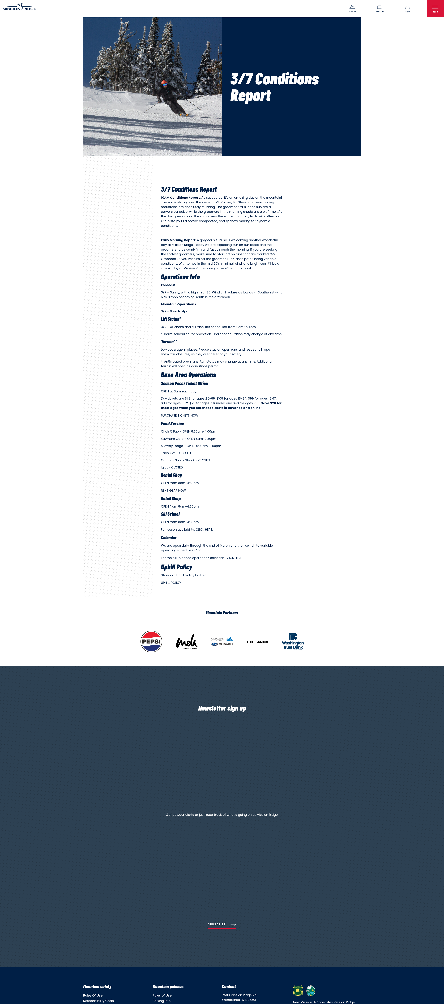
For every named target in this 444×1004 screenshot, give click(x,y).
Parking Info (162, 1001)
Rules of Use (162, 995)
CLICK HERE (233, 558)
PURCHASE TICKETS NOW (179, 415)
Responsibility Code (98, 1001)
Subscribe (217, 924)
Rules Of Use (93, 995)
